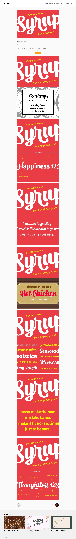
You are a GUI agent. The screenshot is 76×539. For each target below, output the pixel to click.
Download (38, 53)
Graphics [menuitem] (51, 3)
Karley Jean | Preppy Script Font (34, 530)
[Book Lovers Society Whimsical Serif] (61, 522)
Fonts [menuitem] (46, 3)
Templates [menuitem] (68, 3)
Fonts (33, 44)
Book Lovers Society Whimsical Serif (58, 530)
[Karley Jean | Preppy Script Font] (38, 522)
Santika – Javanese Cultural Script (11, 530)
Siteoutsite (7, 3)
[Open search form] (71, 3)
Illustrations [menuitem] (56, 3)
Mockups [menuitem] (62, 3)
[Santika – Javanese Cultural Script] (14, 522)
